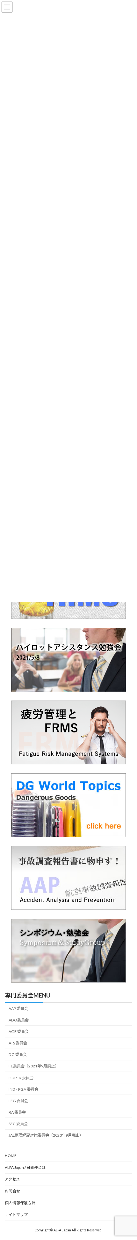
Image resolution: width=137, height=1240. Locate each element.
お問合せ (12, 1191)
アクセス (12, 1179)
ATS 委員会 (18, 1043)
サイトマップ (16, 1214)
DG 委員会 (18, 1054)
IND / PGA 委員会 (23, 1089)
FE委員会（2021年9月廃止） (34, 1066)
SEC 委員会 (18, 1123)
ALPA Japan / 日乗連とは (25, 1167)
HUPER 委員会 (21, 1077)
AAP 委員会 (18, 1008)
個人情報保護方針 (20, 1202)
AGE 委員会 (19, 1031)
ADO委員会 (19, 1019)
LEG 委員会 (18, 1100)
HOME (11, 1155)
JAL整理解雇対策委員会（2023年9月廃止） (46, 1135)
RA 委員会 (17, 1112)
